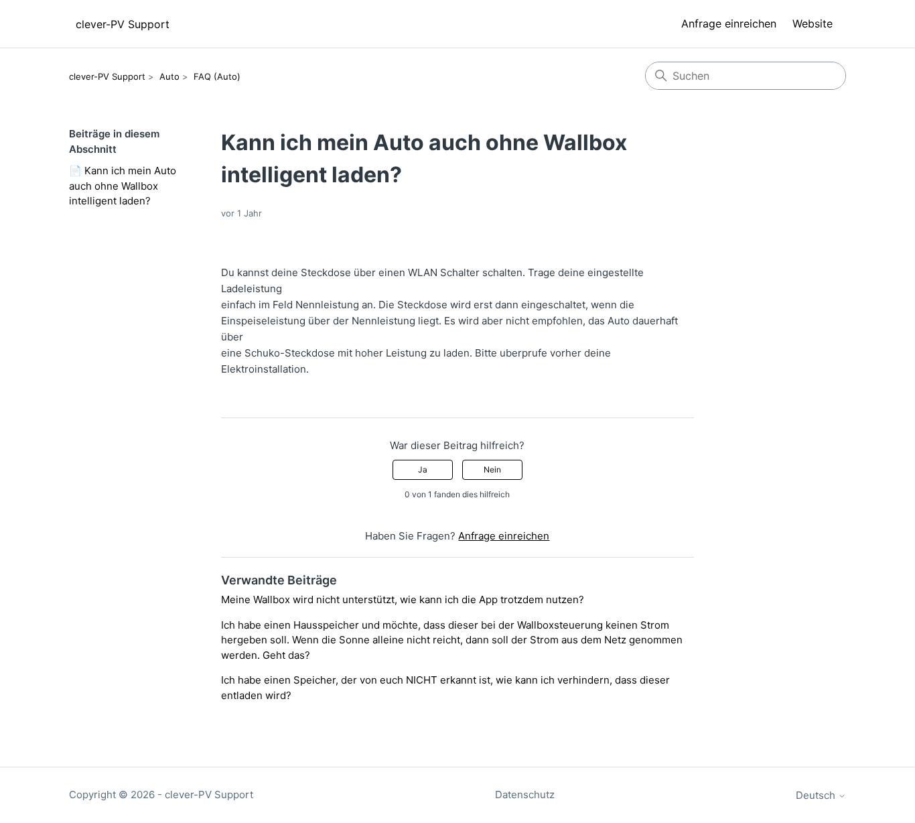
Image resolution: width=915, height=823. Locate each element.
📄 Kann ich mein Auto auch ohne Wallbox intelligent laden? (122, 185)
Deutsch (817, 795)
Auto (169, 76)
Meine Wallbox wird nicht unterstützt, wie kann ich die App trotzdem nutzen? (402, 599)
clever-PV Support (107, 76)
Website (812, 23)
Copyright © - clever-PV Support (161, 794)
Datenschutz (525, 794)
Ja (422, 469)
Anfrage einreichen (728, 23)
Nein (492, 469)
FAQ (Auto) (217, 76)
